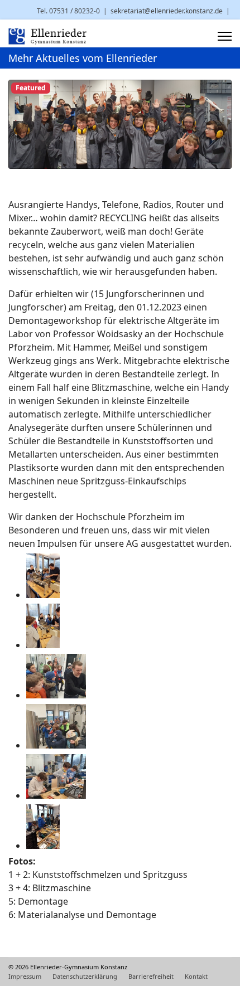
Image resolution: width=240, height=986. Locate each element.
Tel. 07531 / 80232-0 (68, 11)
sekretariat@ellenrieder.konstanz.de (167, 11)
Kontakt (196, 976)
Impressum (24, 976)
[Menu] (225, 36)
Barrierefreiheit (151, 976)
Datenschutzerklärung (84, 976)
